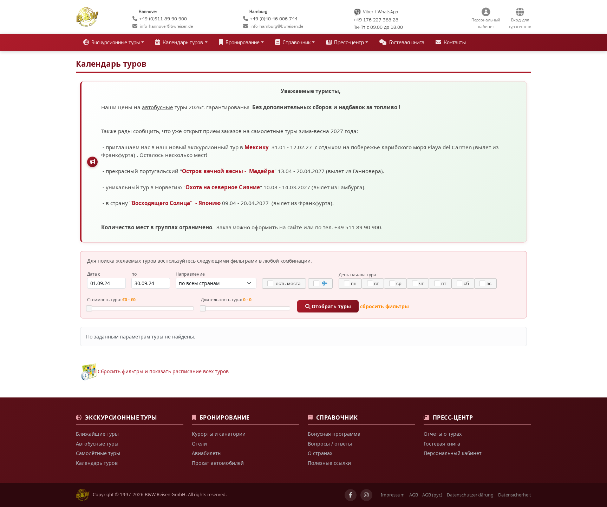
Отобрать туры (330, 306)
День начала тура (357, 275)
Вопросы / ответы (330, 443)
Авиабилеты (207, 453)
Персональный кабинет (453, 453)
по (134, 274)
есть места (287, 283)
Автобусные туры (97, 443)
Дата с (93, 274)
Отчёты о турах (443, 433)
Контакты (454, 42)
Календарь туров (97, 463)
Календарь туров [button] (182, 42)
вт (376, 283)
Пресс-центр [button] (348, 42)
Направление (190, 274)
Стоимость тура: (111, 300)
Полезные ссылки (329, 463)
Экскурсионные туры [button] (115, 42)
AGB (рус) (432, 495)
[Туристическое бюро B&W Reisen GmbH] (87, 16)
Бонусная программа (334, 433)
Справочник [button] (296, 42)
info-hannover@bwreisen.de (166, 26)
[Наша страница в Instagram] (366, 495)
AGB (413, 495)
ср (399, 283)
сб (466, 283)
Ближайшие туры (97, 433)
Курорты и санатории (219, 433)
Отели (199, 443)
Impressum (393, 495)
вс (489, 283)
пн (354, 283)
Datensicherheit (514, 495)
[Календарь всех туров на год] (89, 371)
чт (421, 283)
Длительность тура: (226, 300)
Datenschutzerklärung (470, 495)
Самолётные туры (98, 453)
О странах (320, 453)
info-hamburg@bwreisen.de (276, 26)
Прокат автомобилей (218, 463)
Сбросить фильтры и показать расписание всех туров (163, 371)
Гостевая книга (406, 42)
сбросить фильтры (384, 306)
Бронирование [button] (242, 42)
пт (443, 283)
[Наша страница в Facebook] (351, 495)
